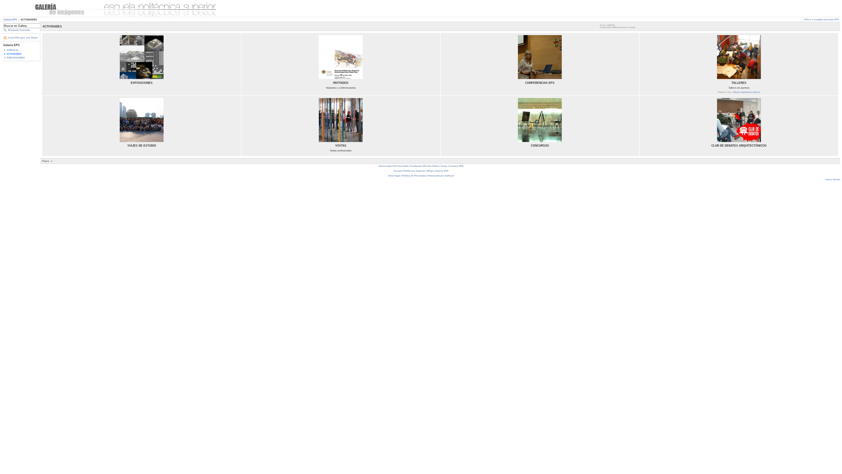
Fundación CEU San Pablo (424, 166)
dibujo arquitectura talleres (746, 92)
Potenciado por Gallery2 (441, 175)
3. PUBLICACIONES (14, 57)
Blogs (430, 171)
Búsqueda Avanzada (19, 30)
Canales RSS (457, 166)
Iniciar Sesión (832, 179)
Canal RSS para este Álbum (23, 37)
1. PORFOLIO (11, 50)
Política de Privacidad (414, 175)
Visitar (444, 166)
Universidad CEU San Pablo (394, 166)
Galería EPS (10, 19)
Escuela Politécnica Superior (409, 171)
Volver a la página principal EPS (821, 19)
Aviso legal (394, 175)
